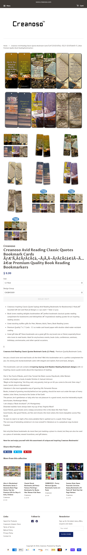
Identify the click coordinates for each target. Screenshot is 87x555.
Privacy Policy (8, 533)
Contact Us (7, 536)
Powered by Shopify (54, 546)
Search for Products (10, 521)
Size (5, 279)
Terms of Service (8, 527)
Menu (8, 6)
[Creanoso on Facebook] (32, 522)
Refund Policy (8, 530)
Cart (82, 6)
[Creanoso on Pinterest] (36, 522)
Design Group (8, 288)
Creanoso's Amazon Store (12, 524)
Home (5, 46)
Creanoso (43, 546)
